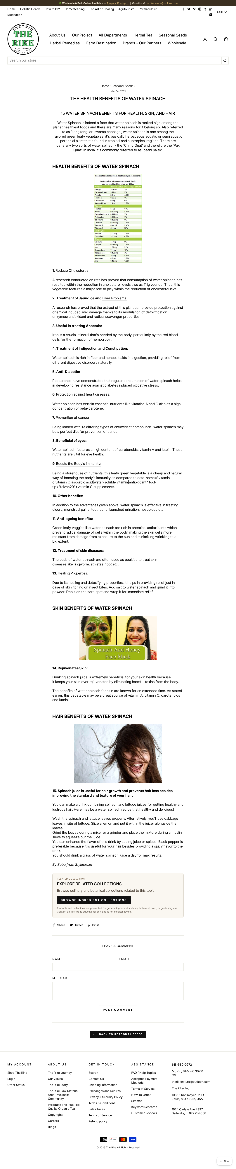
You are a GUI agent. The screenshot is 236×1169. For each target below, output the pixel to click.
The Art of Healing (101, 9)
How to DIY (52, 9)
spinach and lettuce (120, 804)
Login (11, 1079)
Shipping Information (102, 1085)
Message (61, 978)
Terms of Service (100, 1115)
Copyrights (55, 1114)
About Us (57, 35)
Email (124, 959)
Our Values (55, 1079)
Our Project (82, 35)
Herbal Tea (142, 35)
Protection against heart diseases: (83, 394)
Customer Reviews (144, 1113)
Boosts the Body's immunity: (78, 464)
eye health (94, 454)
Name (57, 959)
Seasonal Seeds (173, 35)
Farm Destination (101, 43)
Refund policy (97, 1121)
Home (11, 9)
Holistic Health (30, 9)
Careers (53, 1121)
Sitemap (137, 1101)
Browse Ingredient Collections (94, 900)
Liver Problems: (114, 298)
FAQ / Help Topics (143, 1072)
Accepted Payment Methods (144, 1080)
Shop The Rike (17, 1072)
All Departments (113, 35)
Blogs (52, 1127)
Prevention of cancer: (73, 417)
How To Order (141, 1095)
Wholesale (177, 43)
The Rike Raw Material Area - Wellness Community (63, 1094)
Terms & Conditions (101, 1103)
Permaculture (148, 9)
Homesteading (75, 9)
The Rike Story (58, 1085)
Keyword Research (144, 1107)
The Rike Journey (60, 1072)
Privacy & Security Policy (105, 1097)
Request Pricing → (118, 3)
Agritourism (126, 9)
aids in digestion (133, 358)
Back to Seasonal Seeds (120, 1034)
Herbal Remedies (65, 43)
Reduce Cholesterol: (71, 270)
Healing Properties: (73, 573)
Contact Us (96, 1079)
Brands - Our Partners (142, 43)
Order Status (16, 1085)
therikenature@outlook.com (162, 3)
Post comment (118, 1009)
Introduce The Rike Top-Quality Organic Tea (64, 1106)
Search (93, 1072)
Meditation (14, 15)
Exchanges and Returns (104, 1091)
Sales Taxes (96, 1109)
